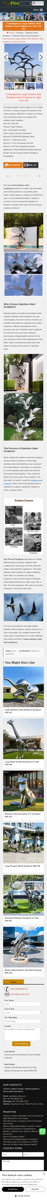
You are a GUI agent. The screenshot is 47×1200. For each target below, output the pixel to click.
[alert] (23, 1185)
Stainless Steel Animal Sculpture (26, 36)
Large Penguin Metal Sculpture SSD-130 (22, 866)
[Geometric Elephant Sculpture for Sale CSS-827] (23, 895)
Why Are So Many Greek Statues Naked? (20, 1144)
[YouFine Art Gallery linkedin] (4, 1108)
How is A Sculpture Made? (14, 1137)
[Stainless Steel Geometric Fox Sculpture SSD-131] (23, 791)
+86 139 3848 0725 (15, 1099)
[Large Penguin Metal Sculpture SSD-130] (23, 843)
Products (20, 33)
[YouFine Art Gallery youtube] (3, 1108)
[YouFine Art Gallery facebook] (2, 1108)
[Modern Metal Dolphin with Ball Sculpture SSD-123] (23, 947)
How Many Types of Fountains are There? (20, 1142)
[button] (36, 10)
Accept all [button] (13, 1189)
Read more (33, 1184)
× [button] (44, 1174)
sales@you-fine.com (19, 994)
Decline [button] (35, 1189)
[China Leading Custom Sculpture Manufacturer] (11, 4)
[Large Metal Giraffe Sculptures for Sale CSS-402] (23, 739)
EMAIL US (31, 165)
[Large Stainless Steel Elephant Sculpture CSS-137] (23, 687)
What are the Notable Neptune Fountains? (20, 1139)
